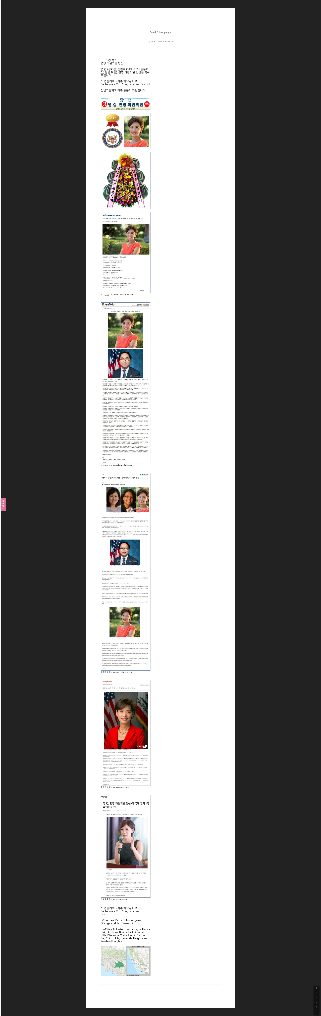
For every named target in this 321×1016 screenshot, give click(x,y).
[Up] (316, 1002)
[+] (316, 992)
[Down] (316, 1006)
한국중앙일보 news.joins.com (114, 899)
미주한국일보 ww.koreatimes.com (116, 672)
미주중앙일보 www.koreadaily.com (116, 465)
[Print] (316, 1011)
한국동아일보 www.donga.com (115, 787)
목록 (3, 504)
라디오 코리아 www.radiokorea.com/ (117, 294)
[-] (316, 997)
